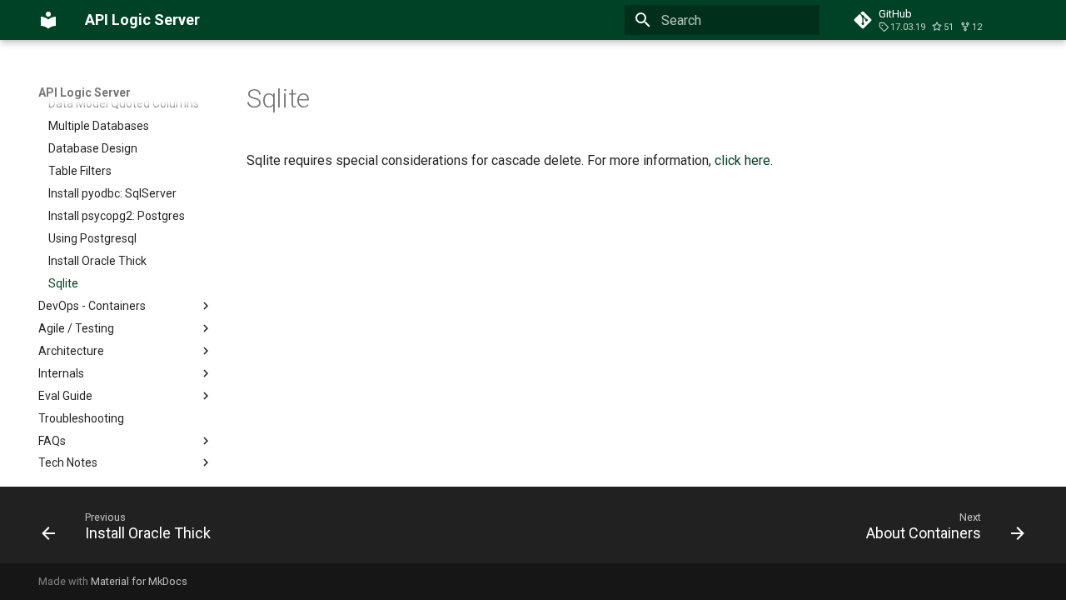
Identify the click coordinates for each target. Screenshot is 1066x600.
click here (742, 160)
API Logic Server (84, 92)
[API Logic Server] (48, 20)
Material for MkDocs (139, 581)
